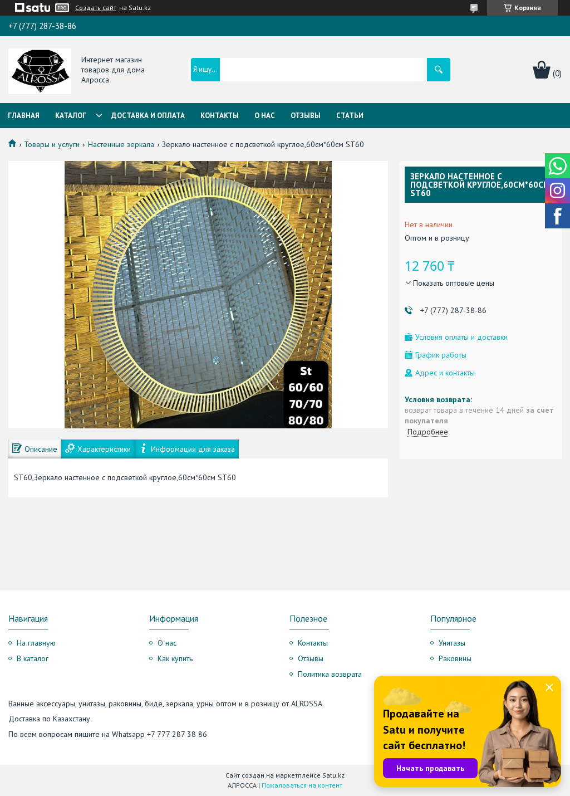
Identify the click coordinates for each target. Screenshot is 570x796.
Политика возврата (330, 674)
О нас (264, 115)
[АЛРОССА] (39, 70)
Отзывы (306, 115)
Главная (24, 115)
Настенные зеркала (121, 144)
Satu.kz (333, 775)
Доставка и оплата (148, 115)
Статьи (349, 115)
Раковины (455, 658)
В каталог (32, 658)
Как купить (175, 658)
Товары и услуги (52, 144)
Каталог (70, 115)
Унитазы (452, 643)
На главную (36, 643)
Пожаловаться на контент (302, 785)
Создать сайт (95, 8)
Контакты (219, 115)
